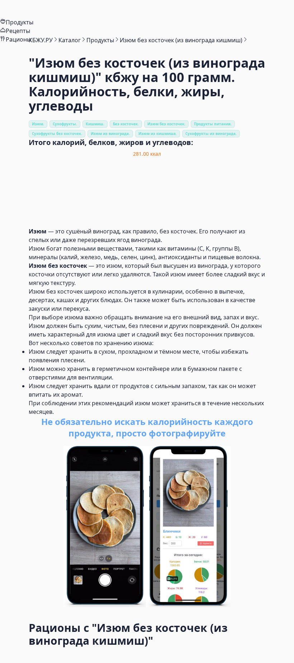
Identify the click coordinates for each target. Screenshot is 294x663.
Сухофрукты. (65, 123)
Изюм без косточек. (166, 123)
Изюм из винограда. (110, 133)
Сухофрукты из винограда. (211, 133)
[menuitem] (147, 9)
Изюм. (38, 123)
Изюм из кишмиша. (157, 133)
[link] (41, 40)
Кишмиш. (95, 123)
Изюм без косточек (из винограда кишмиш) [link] (181, 40)
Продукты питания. (213, 123)
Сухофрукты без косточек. (57, 133)
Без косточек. (126, 123)
